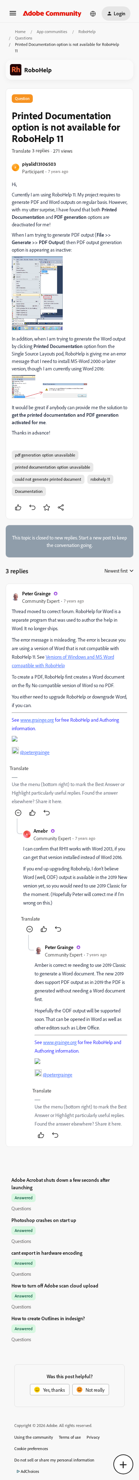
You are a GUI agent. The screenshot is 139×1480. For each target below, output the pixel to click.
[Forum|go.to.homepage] (52, 13)
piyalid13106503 (39, 164)
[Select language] (93, 13)
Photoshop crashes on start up (43, 1220)
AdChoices (30, 1471)
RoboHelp (87, 31)
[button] (13, 15)
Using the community (33, 1437)
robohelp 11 (100, 479)
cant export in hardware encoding (46, 1253)
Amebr (41, 831)
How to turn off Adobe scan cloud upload (54, 1286)
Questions (23, 38)
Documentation (29, 491)
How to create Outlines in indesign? (48, 1318)
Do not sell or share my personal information (54, 1460)
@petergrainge (35, 752)
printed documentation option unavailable (52, 467)
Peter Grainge (36, 593)
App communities (52, 31)
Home (20, 31)
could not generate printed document (48, 479)
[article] (69, 704)
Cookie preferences (31, 1448)
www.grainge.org (37, 720)
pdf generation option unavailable (45, 455)
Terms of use (70, 1437)
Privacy (93, 1437)
